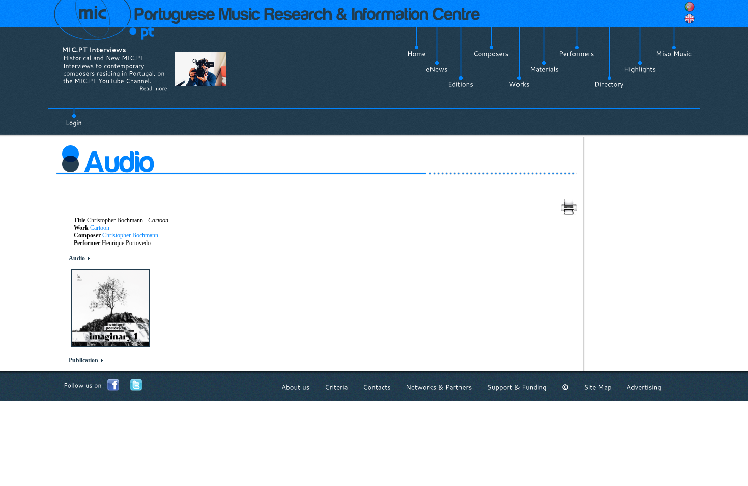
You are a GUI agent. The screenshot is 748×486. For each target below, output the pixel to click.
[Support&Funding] (517, 387)
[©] (565, 387)
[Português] (689, 7)
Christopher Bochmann (130, 235)
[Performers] (576, 54)
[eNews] (437, 69)
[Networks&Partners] (439, 387)
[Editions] (460, 84)
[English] (689, 19)
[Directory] (609, 84)
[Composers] (491, 54)
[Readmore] (153, 88)
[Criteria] (336, 387)
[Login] (74, 117)
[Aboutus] (295, 387)
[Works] (519, 84)
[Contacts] (377, 387)
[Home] (416, 54)
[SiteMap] (598, 387)
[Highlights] (640, 69)
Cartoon (99, 227)
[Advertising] (643, 387)
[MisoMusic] (674, 54)
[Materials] (544, 69)
